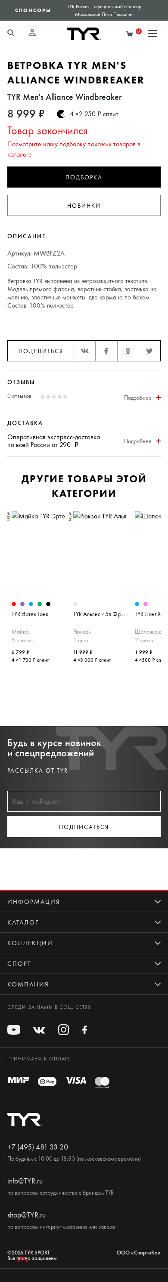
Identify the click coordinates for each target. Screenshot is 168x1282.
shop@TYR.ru (26, 1215)
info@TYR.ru (25, 1181)
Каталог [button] (23, 922)
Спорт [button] (19, 964)
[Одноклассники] (128, 351)
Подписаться (84, 827)
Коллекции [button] (30, 943)
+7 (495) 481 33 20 (37, 1147)
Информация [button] (33, 902)
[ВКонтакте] (84, 351)
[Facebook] (106, 351)
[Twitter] (149, 351)
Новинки (84, 206)
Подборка (84, 177)
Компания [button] (28, 984)
